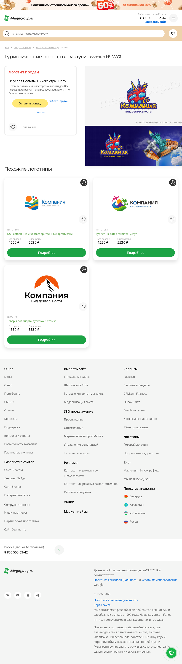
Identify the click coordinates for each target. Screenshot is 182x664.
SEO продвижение (78, 411)
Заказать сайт (155, 22)
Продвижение (74, 419)
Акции (69, 501)
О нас (8, 385)
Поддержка (12, 427)
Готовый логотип (136, 445)
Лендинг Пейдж (15, 478)
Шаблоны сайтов (76, 385)
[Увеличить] (83, 182)
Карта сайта (102, 605)
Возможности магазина (20, 444)
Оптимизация (73, 428)
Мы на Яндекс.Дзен (137, 479)
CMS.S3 (9, 402)
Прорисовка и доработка (141, 453)
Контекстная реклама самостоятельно (91, 484)
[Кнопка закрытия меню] (179, 3)
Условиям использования (159, 580)
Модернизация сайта (78, 402)
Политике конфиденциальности (116, 580)
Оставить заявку (30, 103)
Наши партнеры (15, 512)
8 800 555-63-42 (153, 18)
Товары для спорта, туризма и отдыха (31, 321)
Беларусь (136, 496)
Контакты (11, 419)
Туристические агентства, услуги (117, 233)
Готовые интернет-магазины (84, 394)
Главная (129, 377)
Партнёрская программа (21, 521)
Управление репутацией (81, 445)
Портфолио (12, 394)
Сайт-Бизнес (13, 487)
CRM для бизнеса (135, 394)
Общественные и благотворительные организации (40, 233)
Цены (8, 377)
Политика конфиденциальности (116, 600)
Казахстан (137, 505)
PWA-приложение (136, 427)
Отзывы (9, 410)
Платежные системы (18, 452)
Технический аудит (77, 453)
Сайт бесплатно (15, 529)
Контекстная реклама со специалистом (81, 472)
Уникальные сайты (77, 377)
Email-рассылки (134, 410)
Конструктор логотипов (140, 419)
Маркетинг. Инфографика (141, 470)
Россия (134, 522)
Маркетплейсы (76, 511)
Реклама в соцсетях (77, 492)
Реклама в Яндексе (137, 385)
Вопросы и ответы (17, 436)
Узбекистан (138, 513)
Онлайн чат (132, 402)
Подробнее (46, 252)
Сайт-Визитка (13, 470)
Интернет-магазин (17, 495)
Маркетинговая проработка (83, 436)
